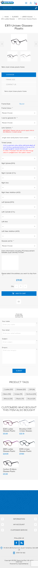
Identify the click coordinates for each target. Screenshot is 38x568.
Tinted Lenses (7, 142)
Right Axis (5, 182)
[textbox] (17, 8)
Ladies (7, 389)
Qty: (12, 286)
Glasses (19, 389)
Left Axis (5, 221)
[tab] (19, 74)
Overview (19, 314)
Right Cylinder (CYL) (9, 173)
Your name (6, 321)
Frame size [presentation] (10, 79)
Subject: (4, 339)
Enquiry (4, 347)
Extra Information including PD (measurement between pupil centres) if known (18, 251)
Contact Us (19, 317)
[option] (12, 56)
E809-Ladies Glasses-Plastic (9, 450)
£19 (31, 389)
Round (21, 104)
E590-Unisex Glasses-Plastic (25, 450)
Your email (5, 330)
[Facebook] (16, 543)
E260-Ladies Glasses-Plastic (9, 430)
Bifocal (6, 398)
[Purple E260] (11, 423)
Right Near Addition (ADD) (11, 192)
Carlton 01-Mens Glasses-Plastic (9, 470)
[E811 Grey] (12, 56)
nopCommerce (23, 563)
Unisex (17, 394)
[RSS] (21, 543)
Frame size (19, 315)
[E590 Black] (27, 443)
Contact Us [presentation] (11, 84)
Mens (5, 394)
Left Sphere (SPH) (8, 202)
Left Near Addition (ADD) (10, 231)
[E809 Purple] (11, 443)
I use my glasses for (9, 118)
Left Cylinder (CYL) (8, 212)
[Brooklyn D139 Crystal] (27, 423)
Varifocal (29, 394)
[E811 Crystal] (26, 56)
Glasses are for (7, 241)
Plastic (19, 398)
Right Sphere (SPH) (8, 163)
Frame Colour (7, 108)
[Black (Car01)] (11, 463)
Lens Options (7, 127)
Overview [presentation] (10, 74)
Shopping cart (35, 3)
